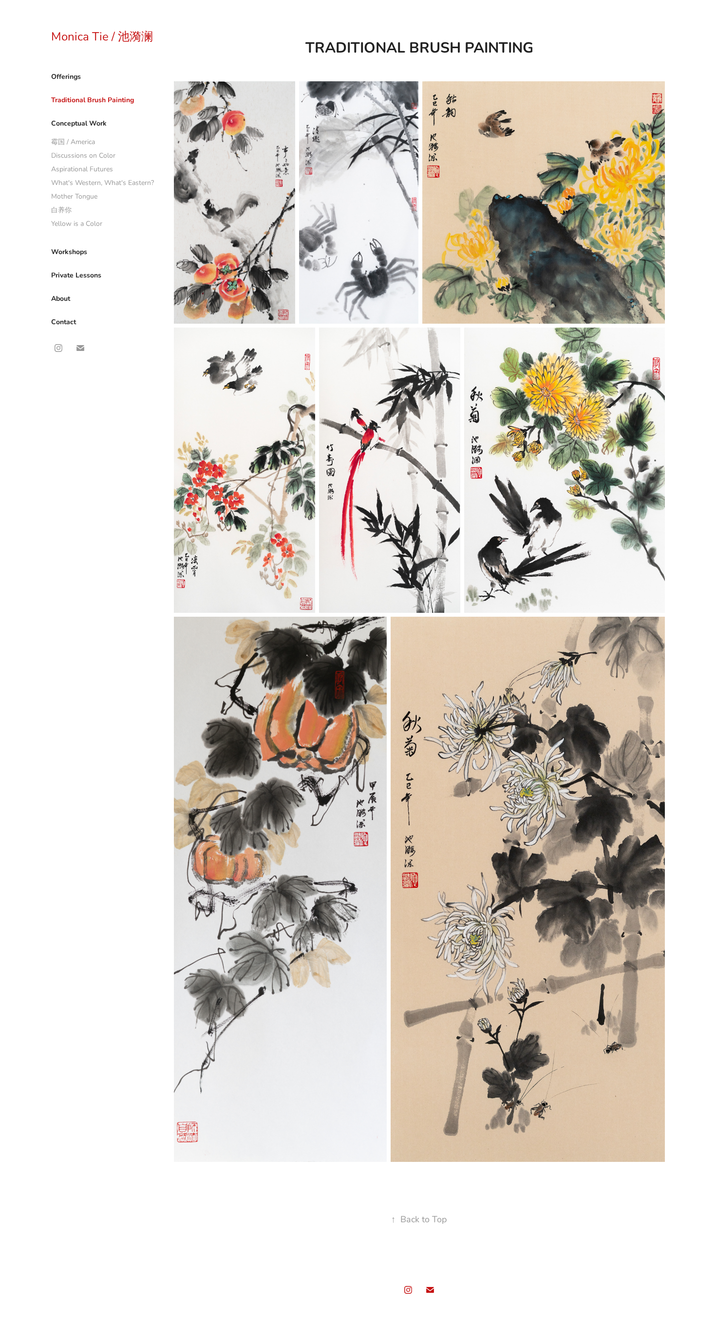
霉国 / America (73, 141)
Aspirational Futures (82, 168)
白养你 (61, 209)
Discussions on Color (83, 155)
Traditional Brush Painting (92, 99)
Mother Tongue (74, 196)
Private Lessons (76, 274)
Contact (63, 321)
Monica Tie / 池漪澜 (102, 36)
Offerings (66, 76)
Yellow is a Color (76, 223)
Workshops (69, 251)
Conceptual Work (79, 123)
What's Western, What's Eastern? (102, 182)
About (60, 298)
